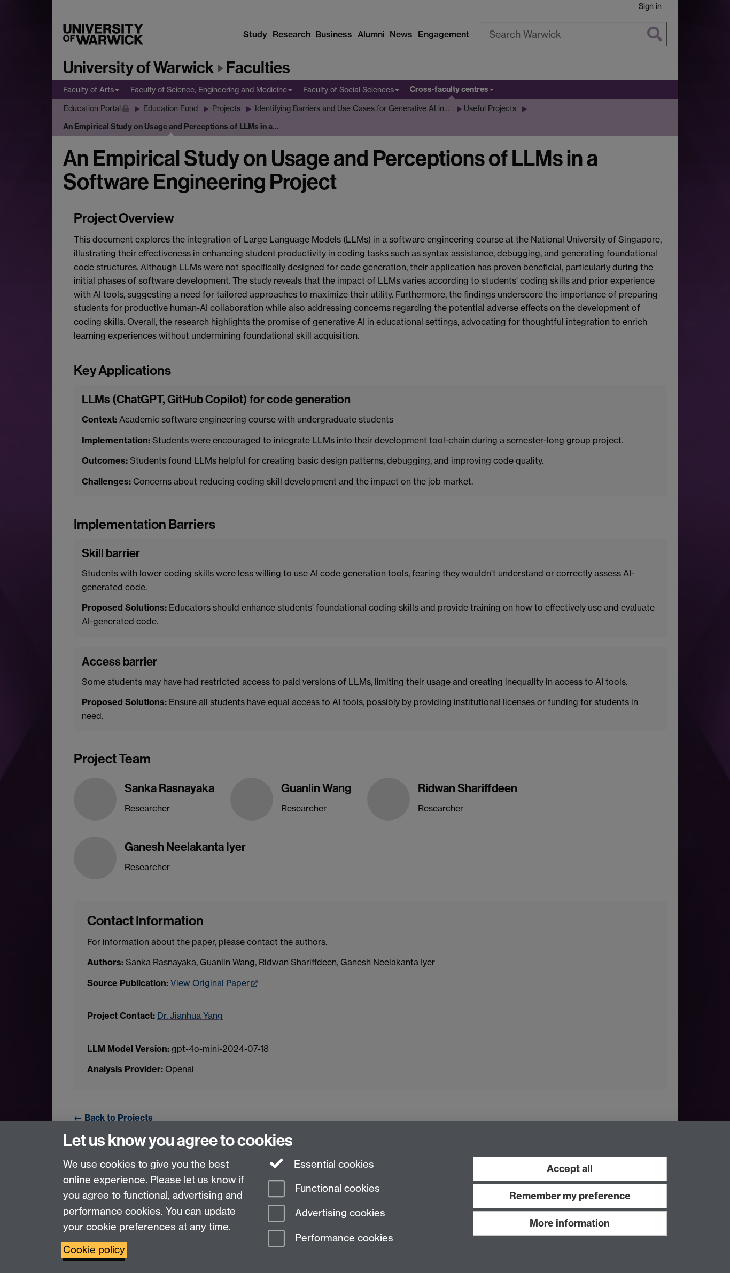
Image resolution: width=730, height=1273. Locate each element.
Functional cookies (336, 1188)
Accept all (570, 1168)
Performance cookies (342, 1238)
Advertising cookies (338, 1213)
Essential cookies (332, 1164)
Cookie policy (94, 1250)
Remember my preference (570, 1196)
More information (570, 1223)
